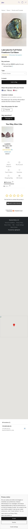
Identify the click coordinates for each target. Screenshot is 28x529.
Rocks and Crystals (17, 10)
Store (8, 10)
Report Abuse (14, 227)
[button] (2, 2)
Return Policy (7, 225)
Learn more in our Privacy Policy (9, 513)
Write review (12, 55)
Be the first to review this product (14, 199)
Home (3, 10)
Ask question (19, 55)
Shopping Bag (9, 178)
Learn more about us (6, 515)
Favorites (19, 172)
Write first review (15, 203)
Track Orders (8, 172)
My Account (19, 164)
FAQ (13, 225)
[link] (14, 526)
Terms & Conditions (10, 222)
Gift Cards (19, 178)
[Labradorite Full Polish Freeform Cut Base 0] (14, 29)
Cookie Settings (20, 225)
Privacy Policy (19, 222)
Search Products (8, 165)
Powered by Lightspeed (14, 230)
